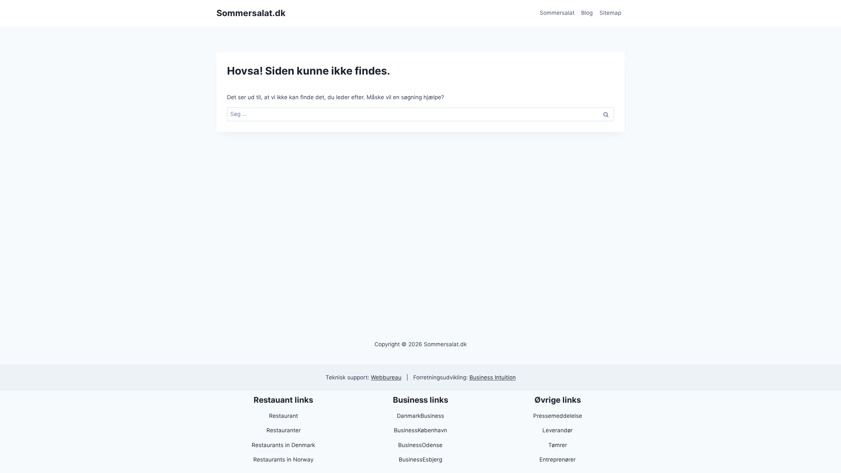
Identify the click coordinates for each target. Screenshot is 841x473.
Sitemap (610, 13)
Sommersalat (557, 13)
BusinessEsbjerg (420, 459)
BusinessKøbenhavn (420, 430)
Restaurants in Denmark (283, 445)
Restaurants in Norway (283, 459)
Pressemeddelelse (557, 416)
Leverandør (557, 430)
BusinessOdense (420, 445)
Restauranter (283, 430)
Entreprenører (557, 459)
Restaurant (283, 416)
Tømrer (557, 445)
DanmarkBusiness (420, 416)
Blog (587, 13)
